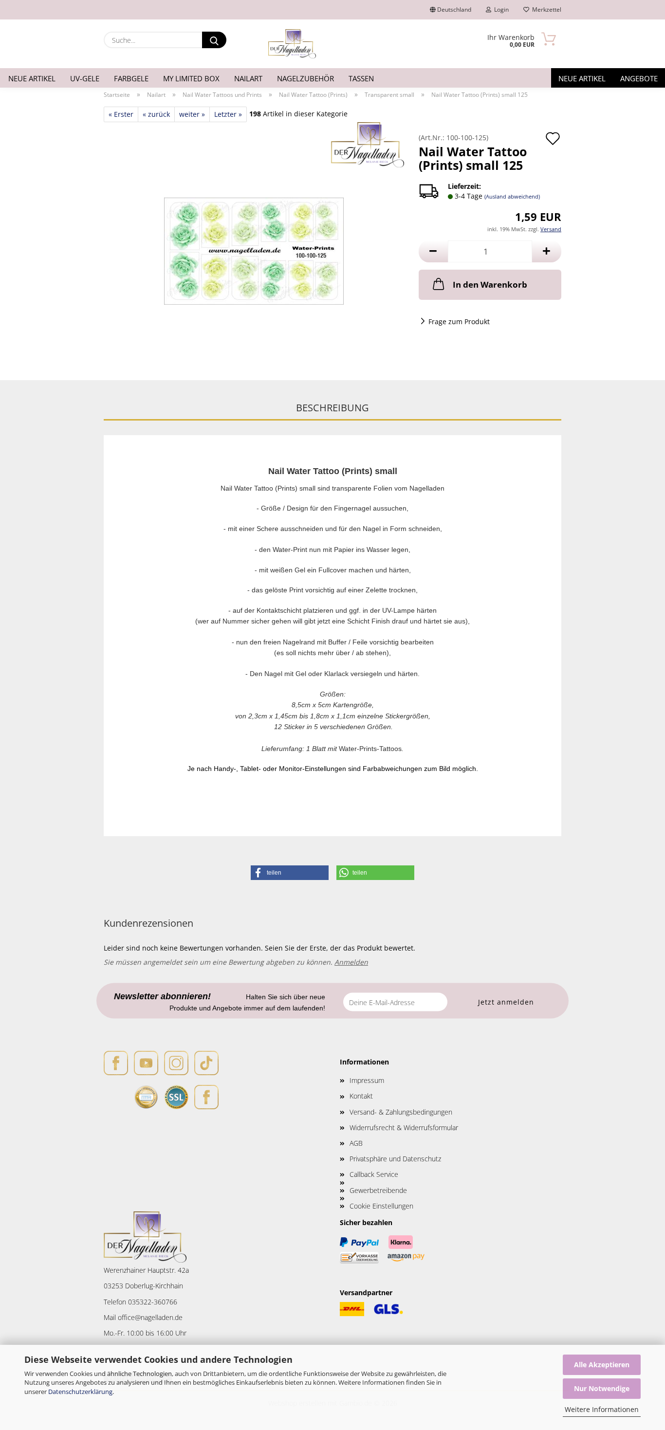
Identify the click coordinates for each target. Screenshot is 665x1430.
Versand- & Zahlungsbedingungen (401, 1112)
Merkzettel (545, 9)
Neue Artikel (31, 78)
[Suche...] (214, 40)
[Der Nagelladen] (292, 43)
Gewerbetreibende (378, 1190)
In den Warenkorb (490, 284)
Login (500, 9)
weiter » (192, 114)
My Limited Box (191, 78)
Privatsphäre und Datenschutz (395, 1158)
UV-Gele (84, 78)
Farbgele (131, 78)
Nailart (248, 78)
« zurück (156, 114)
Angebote (639, 78)
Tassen (361, 78)
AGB (356, 1143)
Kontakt (361, 1095)
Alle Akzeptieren (601, 1364)
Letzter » (228, 114)
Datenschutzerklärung (80, 1391)
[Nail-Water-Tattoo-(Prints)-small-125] (254, 243)
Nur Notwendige (601, 1388)
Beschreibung (332, 407)
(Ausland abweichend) (512, 196)
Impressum (367, 1080)
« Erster (121, 114)
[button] (433, 251)
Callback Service (374, 1174)
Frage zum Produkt (459, 321)
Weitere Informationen (602, 1409)
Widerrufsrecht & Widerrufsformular (404, 1127)
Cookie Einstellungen (381, 1205)
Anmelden (351, 962)
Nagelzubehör (305, 78)
